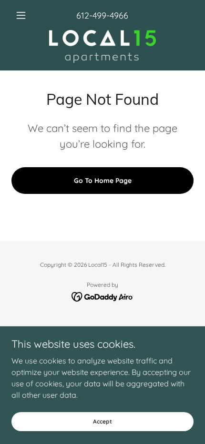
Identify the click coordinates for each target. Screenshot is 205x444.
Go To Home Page (103, 180)
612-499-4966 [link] (102, 15)
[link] (102, 46)
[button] (25, 15)
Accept (102, 421)
